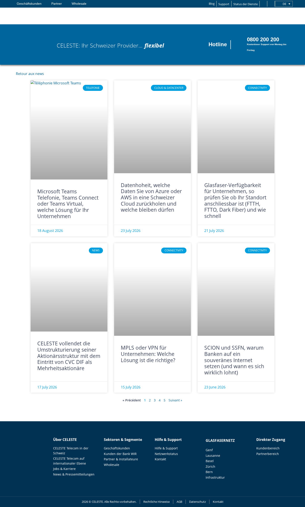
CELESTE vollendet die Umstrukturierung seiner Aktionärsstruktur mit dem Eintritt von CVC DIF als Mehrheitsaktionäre (68, 356)
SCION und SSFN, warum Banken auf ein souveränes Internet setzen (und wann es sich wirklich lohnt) (234, 360)
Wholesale (79, 3)
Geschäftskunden (29, 3)
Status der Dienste (245, 4)
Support (223, 4)
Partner (56, 3)
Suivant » (175, 400)
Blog (212, 4)
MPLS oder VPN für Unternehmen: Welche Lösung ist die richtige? (149, 353)
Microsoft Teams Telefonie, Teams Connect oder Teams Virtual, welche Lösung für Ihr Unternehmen (67, 204)
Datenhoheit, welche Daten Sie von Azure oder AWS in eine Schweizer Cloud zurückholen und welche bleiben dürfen (151, 197)
